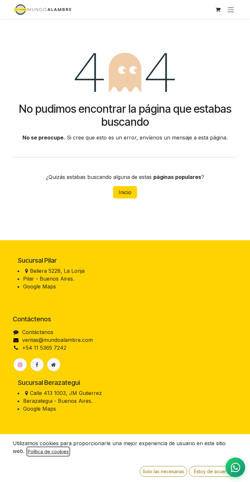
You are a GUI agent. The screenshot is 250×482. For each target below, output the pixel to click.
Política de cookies (48, 451)
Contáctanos (37, 332)
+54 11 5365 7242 (44, 347)
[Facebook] (37, 364)
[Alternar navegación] (230, 9)
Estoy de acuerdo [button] (213, 471)
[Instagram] (20, 364)
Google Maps (39, 286)
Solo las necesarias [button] (163, 471)
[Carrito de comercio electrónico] (217, 9)
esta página (212, 137)
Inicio (125, 192)
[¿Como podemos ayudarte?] (235, 467)
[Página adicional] (53, 364)
